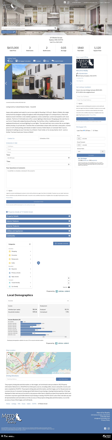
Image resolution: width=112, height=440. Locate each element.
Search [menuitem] (26, 6)
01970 (34, 403)
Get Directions (63, 379)
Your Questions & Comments (15, 168)
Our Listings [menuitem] (37, 6)
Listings (14, 403)
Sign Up (107, 2)
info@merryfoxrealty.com (90, 2)
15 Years (95, 130)
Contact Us (11, 138)
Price (78, 135)
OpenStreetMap (61, 373)
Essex (23, 403)
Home (8, 403)
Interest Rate (80, 148)
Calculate (91, 155)
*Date (8, 155)
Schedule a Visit (44, 138)
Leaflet (54, 373)
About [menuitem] (92, 6)
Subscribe (91, 119)
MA (19, 403)
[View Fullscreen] (8, 361)
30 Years (87, 130)
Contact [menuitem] (50, 11)
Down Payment (81, 142)
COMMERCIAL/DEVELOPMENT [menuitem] (33, 11)
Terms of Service (30, 204)
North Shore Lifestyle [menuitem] (77, 6)
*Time (8, 161)
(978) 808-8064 (76, 2)
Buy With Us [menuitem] (49, 6)
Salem (29, 403)
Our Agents (79, 81)
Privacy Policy (9, 197)
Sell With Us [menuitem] (61, 6)
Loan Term (80, 130)
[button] (55, 28)
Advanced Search (7, 32)
